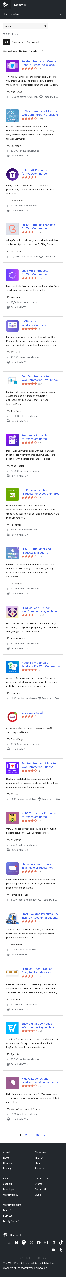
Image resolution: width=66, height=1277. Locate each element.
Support (7, 1183)
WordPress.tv (12, 1194)
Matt (7, 1210)
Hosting (7, 1163)
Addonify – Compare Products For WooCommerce (41, 664)
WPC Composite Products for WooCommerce (39, 815)
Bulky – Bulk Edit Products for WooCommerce (38, 226)
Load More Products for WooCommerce (35, 272)
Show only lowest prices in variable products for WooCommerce (38, 866)
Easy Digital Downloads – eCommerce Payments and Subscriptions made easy (39, 1025)
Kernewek (15, 1234)
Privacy (7, 1168)
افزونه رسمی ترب (32, 712)
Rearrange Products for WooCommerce (35, 437)
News (6, 1157)
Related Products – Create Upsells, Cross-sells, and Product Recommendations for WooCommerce (39, 63)
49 (37, 1134)
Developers (9, 1189)
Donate (40, 1189)
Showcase (40, 1152)
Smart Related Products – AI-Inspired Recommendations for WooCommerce (41, 915)
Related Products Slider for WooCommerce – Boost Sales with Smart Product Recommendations (39, 765)
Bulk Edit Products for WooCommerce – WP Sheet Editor (40, 378)
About (6, 1152)
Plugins (38, 1163)
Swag (39, 1194)
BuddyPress (11, 1221)
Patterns (39, 1168)
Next (44, 1135)
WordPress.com (13, 1204)
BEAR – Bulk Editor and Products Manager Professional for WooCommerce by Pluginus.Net (36, 550)
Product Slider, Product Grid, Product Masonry (37, 970)
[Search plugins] (45, 26)
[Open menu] (61, 4)
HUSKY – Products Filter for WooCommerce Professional (40, 113)
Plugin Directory (11, 14)
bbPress (9, 1215)
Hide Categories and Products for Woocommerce (40, 1080)
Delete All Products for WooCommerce (34, 171)
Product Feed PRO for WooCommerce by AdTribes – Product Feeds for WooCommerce (40, 609)
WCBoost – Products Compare (34, 323)
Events (38, 1183)
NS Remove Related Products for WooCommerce (40, 491)
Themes (39, 1157)
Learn (6, 1178)
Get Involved (42, 1178)
